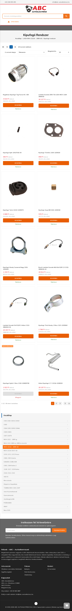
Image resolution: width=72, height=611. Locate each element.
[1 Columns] (15, 46)
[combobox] (33, 16)
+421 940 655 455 (10, 2)
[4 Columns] (3, 46)
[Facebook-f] (36, 603)
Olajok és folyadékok (10, 484)
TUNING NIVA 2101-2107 (12, 488)
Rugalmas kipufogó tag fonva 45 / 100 (16, 95)
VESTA (6, 477)
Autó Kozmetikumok (10, 491)
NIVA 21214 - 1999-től (11, 447)
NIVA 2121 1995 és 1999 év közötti (15, 443)
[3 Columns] (7, 46)
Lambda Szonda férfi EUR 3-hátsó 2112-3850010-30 (16, 326)
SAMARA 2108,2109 (10, 462)
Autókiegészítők (9, 499)
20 (64, 52)
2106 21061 (7, 432)
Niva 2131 (7, 510)
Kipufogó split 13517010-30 (12, 152)
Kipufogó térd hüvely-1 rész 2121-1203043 (53, 325)
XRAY (5, 506)
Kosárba (18, 105)
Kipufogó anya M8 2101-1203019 (49, 210)
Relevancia (32, 52)
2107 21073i (8, 436)
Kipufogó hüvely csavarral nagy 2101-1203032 (15, 268)
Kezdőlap (8, 415)
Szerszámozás (8, 495)
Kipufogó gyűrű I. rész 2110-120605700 (16, 383)
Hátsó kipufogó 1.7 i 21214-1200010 (50, 383)
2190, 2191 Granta (10, 458)
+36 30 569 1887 (15, 591)
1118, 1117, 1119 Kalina (11, 469)
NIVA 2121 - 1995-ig (10, 439)
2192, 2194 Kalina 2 (10, 465)
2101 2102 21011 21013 (11, 421)
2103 (5, 424)
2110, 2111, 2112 (9, 473)
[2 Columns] (11, 46)
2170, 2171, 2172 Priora (11, 454)
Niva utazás (8, 480)
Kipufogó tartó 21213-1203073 (13, 210)
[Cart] (67, 606)
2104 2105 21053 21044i (12, 428)
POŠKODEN (7, 503)
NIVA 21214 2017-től (10, 450)
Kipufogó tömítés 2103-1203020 (49, 152)
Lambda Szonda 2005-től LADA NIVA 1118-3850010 (53, 95)
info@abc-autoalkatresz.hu (61, 2)
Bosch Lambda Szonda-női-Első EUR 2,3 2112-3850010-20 (54, 268)
